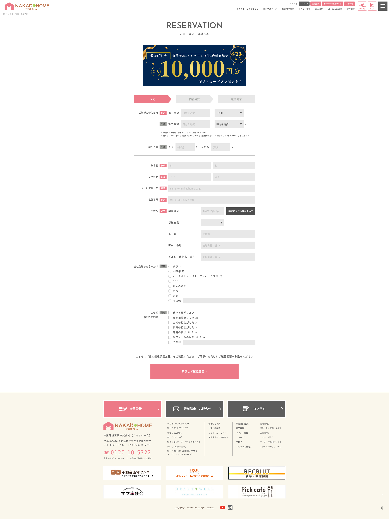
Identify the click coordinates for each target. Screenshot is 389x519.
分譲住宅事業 (214, 423)
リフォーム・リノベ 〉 (218, 432)
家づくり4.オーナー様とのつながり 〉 (184, 441)
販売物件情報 (288, 8)
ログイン (304, 3)
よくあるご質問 (335, 8)
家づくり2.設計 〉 (175, 432)
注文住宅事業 (214, 428)
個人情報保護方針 (159, 356)
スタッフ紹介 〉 (267, 437)
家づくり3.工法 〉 (175, 437)
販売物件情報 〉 (243, 423)
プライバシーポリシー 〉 (271, 446)
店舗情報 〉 (265, 432)
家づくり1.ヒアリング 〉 (178, 428)
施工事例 (319, 8)
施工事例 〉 (241, 428)
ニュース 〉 (241, 437)
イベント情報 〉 (243, 432)
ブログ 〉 (240, 441)
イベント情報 (304, 8)
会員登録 (315, 3)
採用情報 (349, 3)
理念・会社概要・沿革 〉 (271, 428)
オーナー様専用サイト (333, 3)
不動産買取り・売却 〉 (218, 437)
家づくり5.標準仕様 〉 (177, 446)
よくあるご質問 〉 (244, 446)
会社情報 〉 (265, 423)
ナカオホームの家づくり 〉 (179, 423)
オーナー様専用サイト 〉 (271, 441)
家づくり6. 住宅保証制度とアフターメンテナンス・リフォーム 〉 (183, 453)
